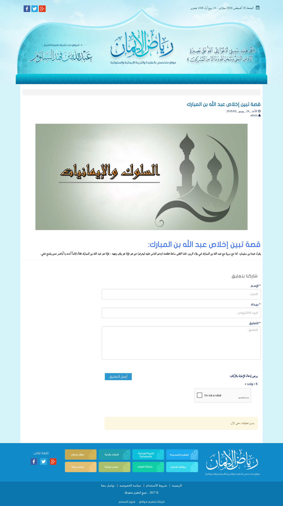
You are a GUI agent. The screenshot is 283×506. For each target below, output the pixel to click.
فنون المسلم (127, 501)
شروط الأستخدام (156, 485)
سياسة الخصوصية (130, 485)
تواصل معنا (108, 485)
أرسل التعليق (118, 376)
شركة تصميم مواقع (151, 501)
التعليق (255, 323)
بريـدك (256, 304)
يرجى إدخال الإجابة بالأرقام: (244, 376)
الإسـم (256, 285)
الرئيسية (177, 485)
